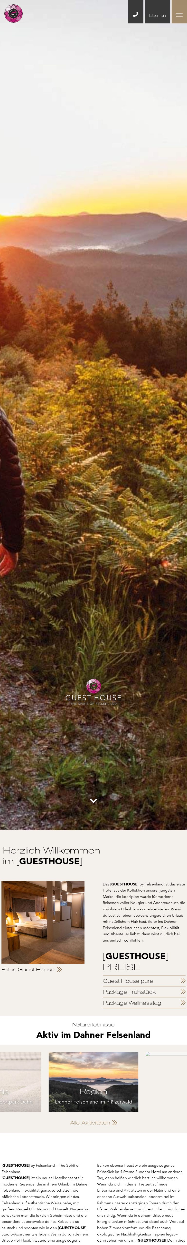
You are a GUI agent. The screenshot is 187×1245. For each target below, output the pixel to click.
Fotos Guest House (28, 969)
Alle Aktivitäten (90, 1122)
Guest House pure (128, 981)
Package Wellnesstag (132, 1003)
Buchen (157, 15)
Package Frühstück (129, 992)
